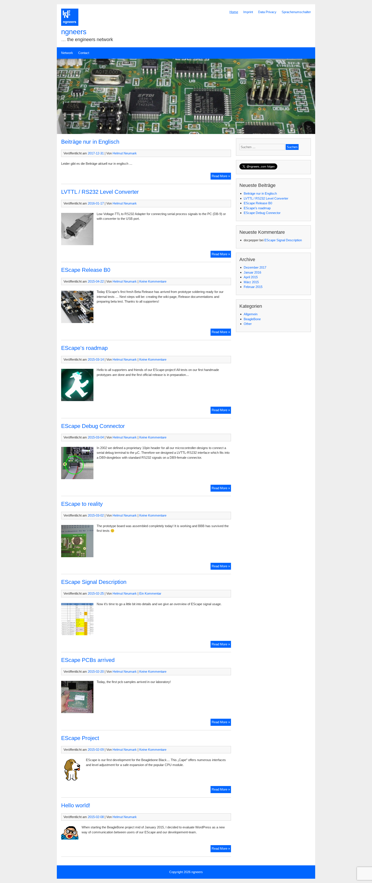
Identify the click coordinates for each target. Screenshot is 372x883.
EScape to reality (82, 504)
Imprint (248, 12)
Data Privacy (267, 12)
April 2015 (251, 277)
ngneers (74, 32)
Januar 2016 (252, 272)
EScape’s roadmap (84, 348)
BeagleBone (252, 319)
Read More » (221, 177)
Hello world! (75, 805)
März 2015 (251, 282)
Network (67, 53)
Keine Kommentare (152, 281)
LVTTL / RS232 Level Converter (100, 192)
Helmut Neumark (125, 153)
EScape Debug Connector (93, 426)
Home (233, 12)
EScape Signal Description (93, 582)
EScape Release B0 (85, 270)
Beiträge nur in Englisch (90, 141)
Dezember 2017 (255, 267)
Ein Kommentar (150, 593)
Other (248, 324)
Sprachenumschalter (296, 12)
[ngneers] (69, 24)
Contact (83, 53)
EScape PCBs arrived (88, 660)
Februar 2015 (253, 287)
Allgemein (250, 314)
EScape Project (80, 738)
